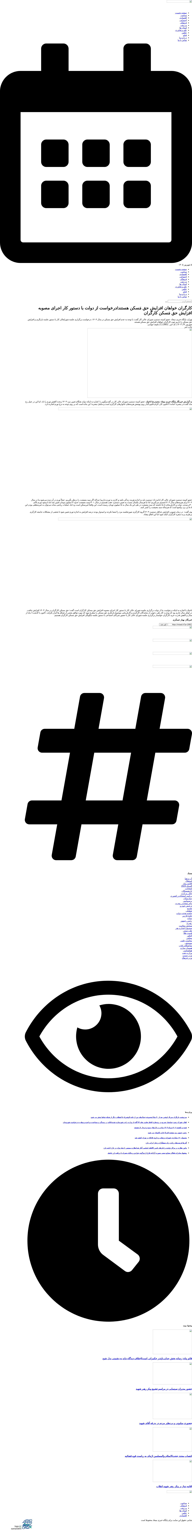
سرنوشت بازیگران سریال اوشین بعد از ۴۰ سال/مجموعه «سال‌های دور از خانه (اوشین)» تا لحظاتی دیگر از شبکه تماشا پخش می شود (139, 1117)
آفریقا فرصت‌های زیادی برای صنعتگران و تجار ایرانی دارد (166, 1143)
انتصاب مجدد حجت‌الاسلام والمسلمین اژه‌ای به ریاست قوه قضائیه (158, 1456)
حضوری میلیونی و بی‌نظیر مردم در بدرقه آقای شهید (165, 1423)
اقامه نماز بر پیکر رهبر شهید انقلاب (174, 1486)
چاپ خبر (188, 327)
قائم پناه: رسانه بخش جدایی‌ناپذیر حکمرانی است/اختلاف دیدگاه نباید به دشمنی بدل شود (147, 1358)
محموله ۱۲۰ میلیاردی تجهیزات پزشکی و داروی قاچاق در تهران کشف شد (161, 1138)
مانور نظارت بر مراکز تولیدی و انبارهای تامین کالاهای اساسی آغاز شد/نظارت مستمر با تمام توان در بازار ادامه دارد (145, 1148)
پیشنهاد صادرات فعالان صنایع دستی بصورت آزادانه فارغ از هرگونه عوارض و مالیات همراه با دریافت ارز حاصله (147, 1153)
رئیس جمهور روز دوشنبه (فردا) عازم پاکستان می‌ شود (167, 1133)
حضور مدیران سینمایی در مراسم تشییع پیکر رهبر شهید (164, 1389)
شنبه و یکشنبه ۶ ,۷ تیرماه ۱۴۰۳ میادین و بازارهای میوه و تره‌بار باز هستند (160, 1128)
